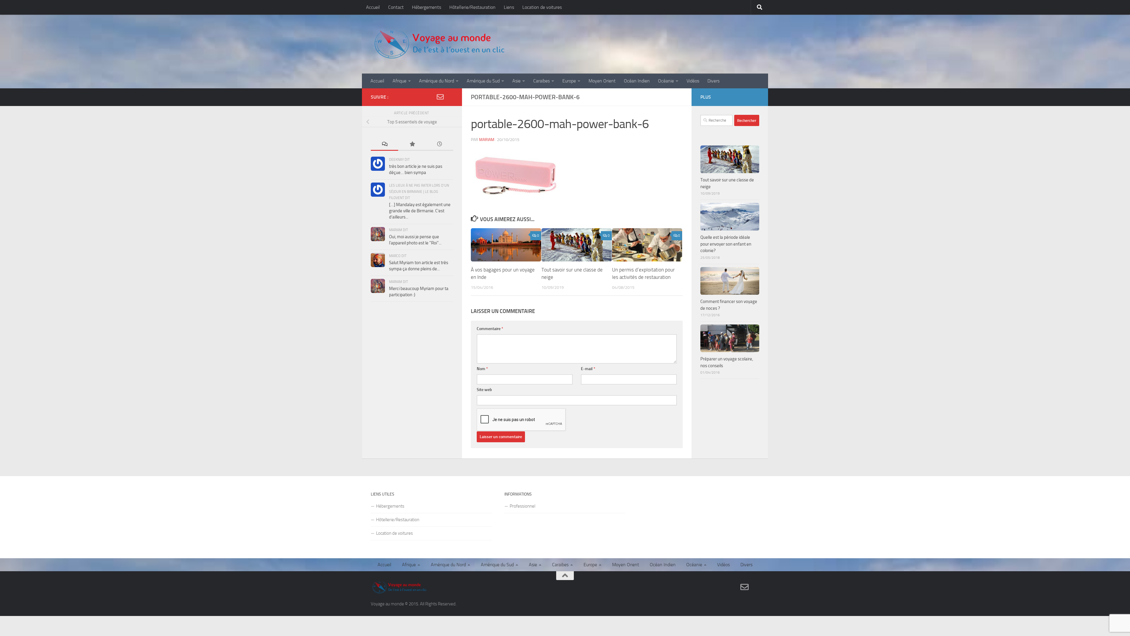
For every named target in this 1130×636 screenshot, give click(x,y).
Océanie (666, 81)
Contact (396, 7)
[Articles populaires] (412, 144)
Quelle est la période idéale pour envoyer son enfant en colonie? (725, 244)
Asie (516, 81)
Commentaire (490, 328)
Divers (713, 81)
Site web (484, 389)
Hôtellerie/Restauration (472, 7)
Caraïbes (541, 81)
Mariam (486, 139)
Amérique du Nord (436, 81)
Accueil (373, 7)
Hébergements (426, 7)
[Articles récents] (439, 144)
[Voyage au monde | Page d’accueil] (439, 44)
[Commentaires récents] (384, 144)
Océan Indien (637, 81)
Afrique (399, 81)
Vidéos (693, 81)
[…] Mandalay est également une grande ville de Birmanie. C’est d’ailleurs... (420, 211)
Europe (569, 81)
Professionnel (522, 506)
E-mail (588, 368)
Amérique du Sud (483, 81)
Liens (509, 7)
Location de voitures (542, 7)
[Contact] (440, 96)
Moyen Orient (602, 81)
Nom (482, 368)
